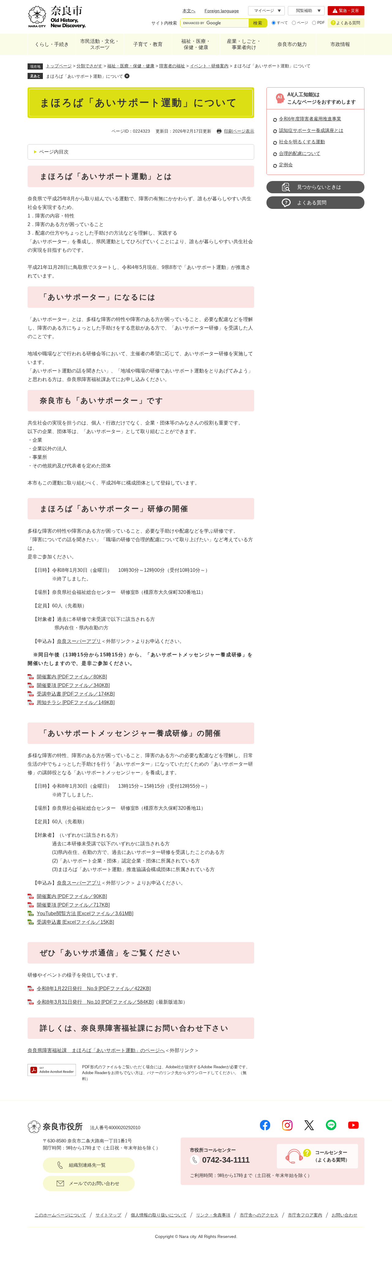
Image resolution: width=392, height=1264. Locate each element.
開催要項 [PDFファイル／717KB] (73, 904)
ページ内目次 (54, 151)
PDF (321, 23)
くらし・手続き (52, 44)
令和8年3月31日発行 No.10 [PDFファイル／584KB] (95, 1002)
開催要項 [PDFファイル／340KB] (73, 685)
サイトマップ (108, 1215)
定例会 (286, 164)
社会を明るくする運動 (302, 141)
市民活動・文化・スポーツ (99, 44)
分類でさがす (89, 65)
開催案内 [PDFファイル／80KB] (72, 676)
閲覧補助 (304, 10)
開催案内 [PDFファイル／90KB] (72, 896)
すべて (282, 23)
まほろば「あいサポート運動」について (84, 76)
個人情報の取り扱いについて (159, 1215)
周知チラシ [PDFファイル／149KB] (76, 702)
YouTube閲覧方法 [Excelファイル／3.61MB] (85, 913)
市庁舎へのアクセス (259, 1215)
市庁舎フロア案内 (305, 1215)
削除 (126, 76)
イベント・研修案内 (209, 65)
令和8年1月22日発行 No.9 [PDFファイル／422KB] (94, 988)
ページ (302, 23)
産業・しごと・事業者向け (244, 44)
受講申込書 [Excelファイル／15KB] (75, 922)
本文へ (189, 10)
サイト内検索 (164, 23)
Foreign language (222, 10)
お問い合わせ (344, 1215)
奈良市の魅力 (292, 44)
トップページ (59, 65)
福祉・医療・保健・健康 (196, 44)
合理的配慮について (299, 153)
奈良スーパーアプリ (79, 641)
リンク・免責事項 (213, 1215)
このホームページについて (60, 1215)
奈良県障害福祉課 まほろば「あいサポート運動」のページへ (96, 1050)
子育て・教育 (148, 44)
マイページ (264, 10)
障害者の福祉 (172, 65)
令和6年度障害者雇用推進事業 (310, 118)
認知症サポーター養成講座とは (311, 130)
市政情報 (340, 44)
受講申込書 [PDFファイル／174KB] (76, 693)
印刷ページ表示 (239, 131)
